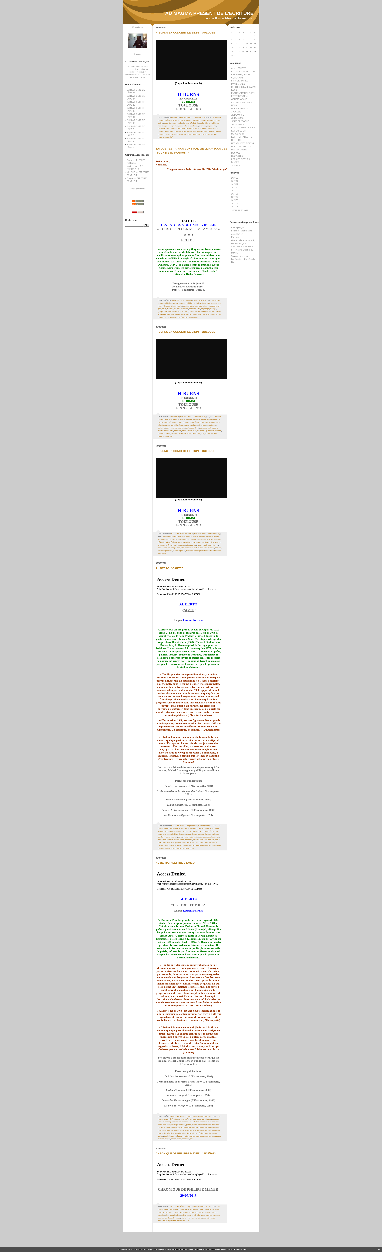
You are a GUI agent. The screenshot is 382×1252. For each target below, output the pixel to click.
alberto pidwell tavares (173, 831)
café (202, 134)
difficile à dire (194, 123)
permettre (161, 134)
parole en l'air (191, 1215)
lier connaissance (213, 120)
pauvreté (206, 1218)
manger (166, 131)
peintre (188, 834)
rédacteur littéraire (204, 834)
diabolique (185, 848)
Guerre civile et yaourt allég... (244, 240)
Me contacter (137, 27)
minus (200, 1218)
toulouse (189, 120)
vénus (212, 1218)
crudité (197, 311)
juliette (171, 1212)
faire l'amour (194, 126)
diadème (181, 317)
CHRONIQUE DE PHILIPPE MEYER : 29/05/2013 (186, 1153)
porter (180, 306)
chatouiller (177, 131)
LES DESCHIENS (239, 150)
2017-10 (234, 187)
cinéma (160, 123)
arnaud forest (175, 314)
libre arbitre (181, 1221)
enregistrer (211, 306)
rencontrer (173, 128)
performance (176, 311)
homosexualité (205, 840)
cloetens (130, 166)
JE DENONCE (237, 115)
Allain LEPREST (238, 68)
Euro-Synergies (238, 227)
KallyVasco (236, 237)
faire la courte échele (204, 1215)
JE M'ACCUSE (237, 118)
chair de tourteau (211, 842)
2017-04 (234, 207)
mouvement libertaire (190, 837)
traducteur (215, 834)
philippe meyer (184, 1209)
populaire (215, 828)
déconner (172, 123)
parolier (165, 1212)
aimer (183, 314)
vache (201, 1209)
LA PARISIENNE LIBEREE (243, 128)
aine (186, 317)
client (167, 1215)
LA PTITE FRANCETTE (241, 137)
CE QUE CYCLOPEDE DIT (243, 71)
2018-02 (234, 178)
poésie (191, 311)
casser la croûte (164, 548)
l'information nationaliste (241, 231)
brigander (171, 1218)
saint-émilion (199, 842)
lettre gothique (212, 303)
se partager (205, 309)
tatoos (175, 303)
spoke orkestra (194, 309)
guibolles (161, 1215)
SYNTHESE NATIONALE (242, 247)
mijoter (183, 1218)
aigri (167, 128)
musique (213, 309)
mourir (189, 134)
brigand (167, 848)
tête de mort (167, 306)
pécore (194, 1218)
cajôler (183, 1215)
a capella (185, 311)
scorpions (211, 314)
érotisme (196, 840)
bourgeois (207, 1209)
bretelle (189, 131)
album (164, 309)
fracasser (182, 134)
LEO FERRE (236, 140)
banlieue (211, 131)
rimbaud (174, 837)
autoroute (203, 128)
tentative (170, 309)
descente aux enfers (165, 840)
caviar (164, 842)
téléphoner (196, 120)
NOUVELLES (237, 156)
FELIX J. (188, 240)
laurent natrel (206, 828)
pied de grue (193, 1212)
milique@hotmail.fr (137, 188)
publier (168, 837)
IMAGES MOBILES (239, 108)
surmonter (173, 317)
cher (187, 1221)
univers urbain (179, 840)
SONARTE (236, 165)
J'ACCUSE (236, 112)
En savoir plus (240, 1249)
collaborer (161, 837)
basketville (211, 311)
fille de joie (215, 1209)
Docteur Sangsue (238, 243)
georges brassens (181, 1212)
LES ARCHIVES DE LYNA (242, 143)
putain (218, 314)
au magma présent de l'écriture (174, 536)
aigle (199, 314)
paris (194, 131)
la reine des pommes (203, 845)
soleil (184, 131)
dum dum (167, 311)
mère (160, 137)
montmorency (202, 131)
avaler (168, 134)
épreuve (186, 123)
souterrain (188, 840)
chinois (194, 314)
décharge (181, 128)
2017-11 (234, 184)
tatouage (182, 303)
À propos (137, 54)
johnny (174, 306)
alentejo (196, 831)
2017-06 (234, 200)
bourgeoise (162, 317)
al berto (181, 828)
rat (168, 317)
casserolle (161, 1221)
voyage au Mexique (135, 66)
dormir (197, 128)
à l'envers (202, 126)
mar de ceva (204, 831)
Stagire (130, 178)
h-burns (176, 120)
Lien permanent (185, 117)
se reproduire (173, 126)
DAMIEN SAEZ (238, 84)
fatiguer (214, 1212)
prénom (203, 303)
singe (166, 123)
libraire (194, 834)
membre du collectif (181, 309)
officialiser (170, 842)
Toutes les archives (239, 210)
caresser (218, 131)
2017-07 (234, 197)
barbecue (173, 845)
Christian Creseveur (239, 256)
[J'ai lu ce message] (379, 1249)
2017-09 (234, 191)
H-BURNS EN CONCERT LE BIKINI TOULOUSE (185, 32)
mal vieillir (196, 303)
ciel (187, 128)
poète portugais (195, 828)
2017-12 (234, 181)
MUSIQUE (235, 153)
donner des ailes (211, 134)
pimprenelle (196, 134)
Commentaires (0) (199, 117)
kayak (179, 845)
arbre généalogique (173, 542)
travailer (179, 123)
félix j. (205, 306)
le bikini (182, 120)
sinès (190, 831)
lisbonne (182, 834)
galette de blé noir (188, 842)
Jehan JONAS (237, 124)
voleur (178, 1218)
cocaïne (185, 845)
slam (185, 306)
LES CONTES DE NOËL (242, 146)
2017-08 (234, 194)
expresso (174, 134)
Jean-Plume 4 (237, 234)
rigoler (160, 1212)
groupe (160, 311)
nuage (191, 128)
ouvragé (204, 311)
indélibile (189, 303)
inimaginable (193, 317)
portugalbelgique (172, 834)
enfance (185, 831)
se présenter (211, 126)
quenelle (178, 842)
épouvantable (184, 126)
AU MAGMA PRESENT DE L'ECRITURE (209, 13)
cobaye (204, 314)
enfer (187, 828)
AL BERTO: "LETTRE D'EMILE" (176, 862)
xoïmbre (161, 831)
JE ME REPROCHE (240, 121)
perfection (161, 128)
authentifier (204, 123)
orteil (171, 131)
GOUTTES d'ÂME (239, 99)
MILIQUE (131, 172)
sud (209, 128)
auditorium (194, 1209)
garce (192, 848)
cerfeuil (160, 845)
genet (180, 837)
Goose (129, 160)
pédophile (212, 123)
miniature (190, 306)
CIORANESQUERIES (240, 75)
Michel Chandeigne (179, 770)
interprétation (171, 1221)
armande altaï (167, 137)
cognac (192, 845)
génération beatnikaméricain (209, 837)
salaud (172, 1215)
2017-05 (234, 203)
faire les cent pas (205, 1212)
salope (203, 120)
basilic (166, 845)
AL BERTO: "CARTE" (169, 568)
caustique (198, 306)
